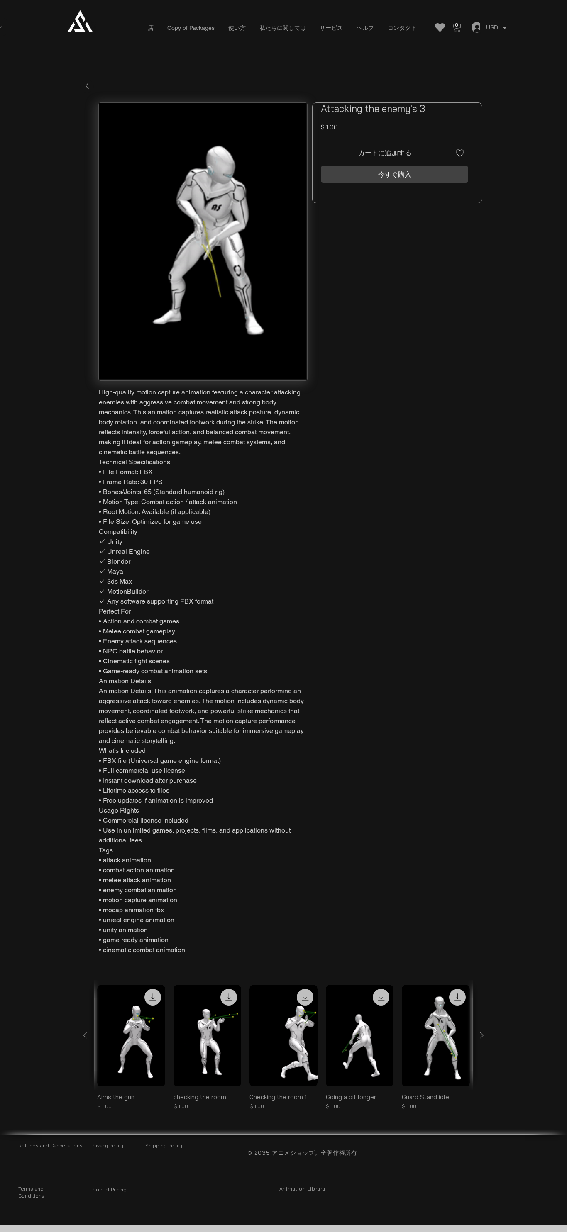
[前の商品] (85, 1035)
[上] (87, 86)
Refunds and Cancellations (50, 1145)
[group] (283, 1051)
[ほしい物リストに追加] (460, 152)
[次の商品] (482, 1035)
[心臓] (440, 27)
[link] (457, 27)
